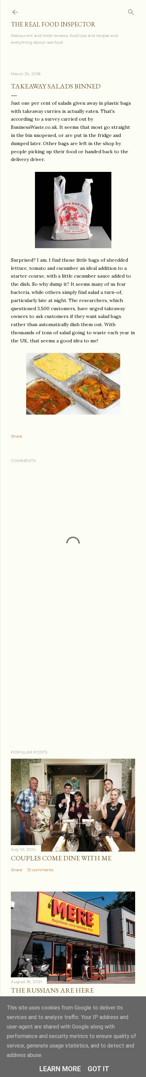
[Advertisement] (73, 685)
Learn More (60, 1069)
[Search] (131, 10)
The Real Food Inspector (53, 24)
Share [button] (16, 436)
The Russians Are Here (52, 990)
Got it (98, 1069)
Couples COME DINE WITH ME (61, 858)
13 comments (40, 869)
